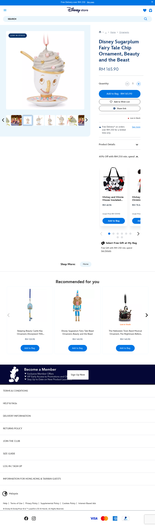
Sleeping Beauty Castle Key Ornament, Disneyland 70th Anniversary (30, 333)
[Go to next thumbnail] (86, 120)
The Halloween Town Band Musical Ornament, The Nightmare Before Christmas (125, 333)
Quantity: (104, 83)
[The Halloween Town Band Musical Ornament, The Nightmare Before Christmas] (125, 305)
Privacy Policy (31, 503)
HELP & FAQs (10, 403)
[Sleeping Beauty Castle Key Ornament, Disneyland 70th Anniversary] (30, 305)
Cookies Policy (68, 503)
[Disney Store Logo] (77, 10)
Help (5, 503)
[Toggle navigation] (6, 10)
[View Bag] (150, 10)
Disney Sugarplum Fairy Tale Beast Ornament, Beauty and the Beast (77, 332)
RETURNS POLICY (12, 428)
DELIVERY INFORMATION (17, 416)
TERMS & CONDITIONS (15, 390)
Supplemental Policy (50, 503)
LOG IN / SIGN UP (12, 466)
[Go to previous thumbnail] (3, 120)
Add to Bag (114, 221)
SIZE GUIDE (9, 453)
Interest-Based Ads (87, 503)
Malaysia (13, 493)
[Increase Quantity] (138, 84)
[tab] (119, 145)
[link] (101, 234)
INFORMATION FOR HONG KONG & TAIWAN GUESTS (32, 478)
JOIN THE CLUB (11, 441)
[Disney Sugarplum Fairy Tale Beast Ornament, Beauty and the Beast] (77, 305)
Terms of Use (16, 503)
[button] (151, 3)
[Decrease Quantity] (127, 84)
